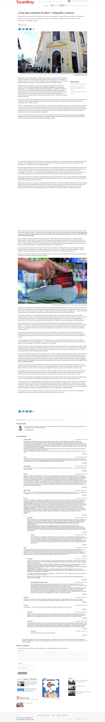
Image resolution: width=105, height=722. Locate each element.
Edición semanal (74, 1)
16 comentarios (38, 29)
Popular (26, 679)
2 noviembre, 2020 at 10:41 (81, 612)
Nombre (20, 663)
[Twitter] (44, 2)
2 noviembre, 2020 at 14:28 (81, 558)
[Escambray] (25, 2)
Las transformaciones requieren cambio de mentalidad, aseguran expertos (77, 88)
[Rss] (39, 2)
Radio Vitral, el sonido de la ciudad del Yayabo (82, 681)
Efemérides (85, 1)
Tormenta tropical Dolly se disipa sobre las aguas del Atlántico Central (31, 690)
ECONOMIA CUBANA (42, 420)
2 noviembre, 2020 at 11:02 (81, 466)
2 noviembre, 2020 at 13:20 (81, 621)
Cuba (52, 5)
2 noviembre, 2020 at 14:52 (81, 534)
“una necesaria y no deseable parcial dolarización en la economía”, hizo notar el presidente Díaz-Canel (51, 378)
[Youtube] (49, 2)
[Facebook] (42, 2)
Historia (77, 5)
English (80, 1)
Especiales (58, 715)
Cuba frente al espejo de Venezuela (78, 84)
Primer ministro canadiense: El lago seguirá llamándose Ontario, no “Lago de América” (31, 683)
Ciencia (86, 5)
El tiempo (48, 715)
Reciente (19, 679)
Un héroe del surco (80, 686)
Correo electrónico (23, 668)
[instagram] (52, 2)
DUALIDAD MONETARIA (31, 420)
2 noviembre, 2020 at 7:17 (81, 597)
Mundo (56, 5)
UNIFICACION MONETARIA (57, 420)
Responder (84, 453)
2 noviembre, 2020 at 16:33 (81, 457)
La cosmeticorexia (28, 703)
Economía (62, 5)
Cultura (72, 5)
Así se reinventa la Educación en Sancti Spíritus (83, 692)
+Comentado (33, 679)
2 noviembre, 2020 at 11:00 (81, 473)
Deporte (67, 5)
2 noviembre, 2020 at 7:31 (81, 547)
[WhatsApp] (47, 2)
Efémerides (65, 715)
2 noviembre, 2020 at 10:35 (81, 517)
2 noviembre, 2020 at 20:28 (81, 582)
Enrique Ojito (22, 24)
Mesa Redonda (52, 90)
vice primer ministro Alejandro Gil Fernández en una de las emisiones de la (60, 320)
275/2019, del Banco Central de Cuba (39, 88)
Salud (81, 5)
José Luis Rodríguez (45, 172)
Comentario (21, 650)
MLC (49, 420)
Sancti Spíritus (46, 5)
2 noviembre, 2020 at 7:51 (81, 498)
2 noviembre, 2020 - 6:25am (23, 25)
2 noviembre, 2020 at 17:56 (81, 439)
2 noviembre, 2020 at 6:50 (81, 605)
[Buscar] (69, 1)
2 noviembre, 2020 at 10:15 (81, 490)
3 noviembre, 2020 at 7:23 (81, 631)
